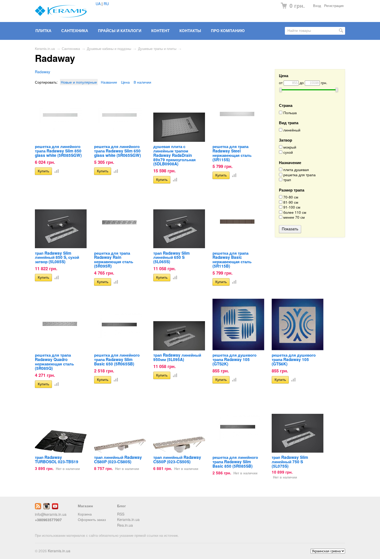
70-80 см (290, 197)
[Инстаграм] (46, 508)
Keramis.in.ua (45, 48)
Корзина (85, 514)
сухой (287, 152)
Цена (125, 82)
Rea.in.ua (125, 525)
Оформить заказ (92, 519)
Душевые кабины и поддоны (109, 48)
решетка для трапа (299, 174)
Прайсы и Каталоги (119, 30)
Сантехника (74, 30)
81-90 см (290, 202)
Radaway (42, 71)
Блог (121, 505)
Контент (160, 30)
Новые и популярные (79, 82)
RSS (120, 514)
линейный (291, 130)
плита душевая (295, 169)
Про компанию (228, 30)
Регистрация (334, 5)
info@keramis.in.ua (50, 514)
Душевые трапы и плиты (157, 48)
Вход (317, 5)
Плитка (43, 30)
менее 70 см (293, 217)
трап (286, 179)
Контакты (190, 30)
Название (109, 82)
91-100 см (291, 207)
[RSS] (38, 508)
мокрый (289, 147)
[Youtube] (55, 508)
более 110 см (294, 212)
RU (106, 3)
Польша (289, 112)
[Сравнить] (55, 170)
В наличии (142, 82)
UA (98, 3)
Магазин (85, 505)
